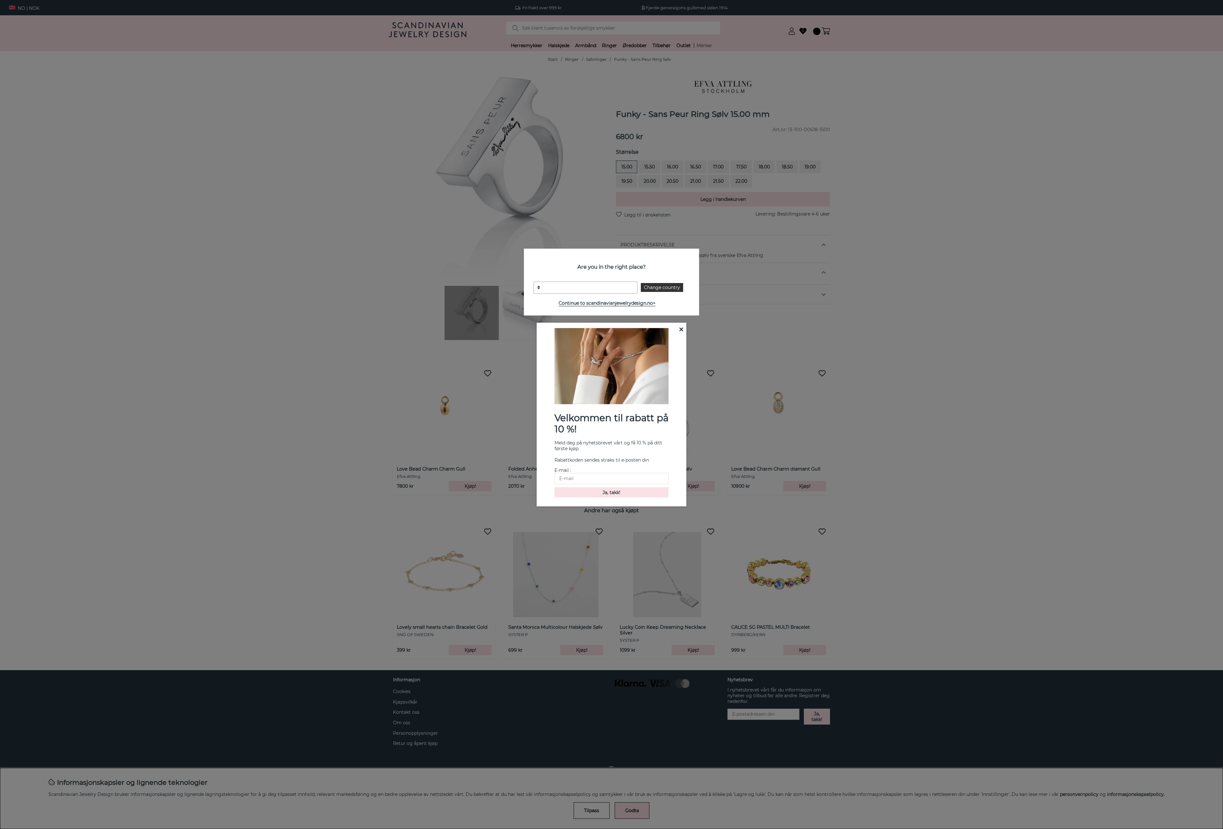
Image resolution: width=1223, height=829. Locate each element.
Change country (662, 287)
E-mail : (562, 470)
